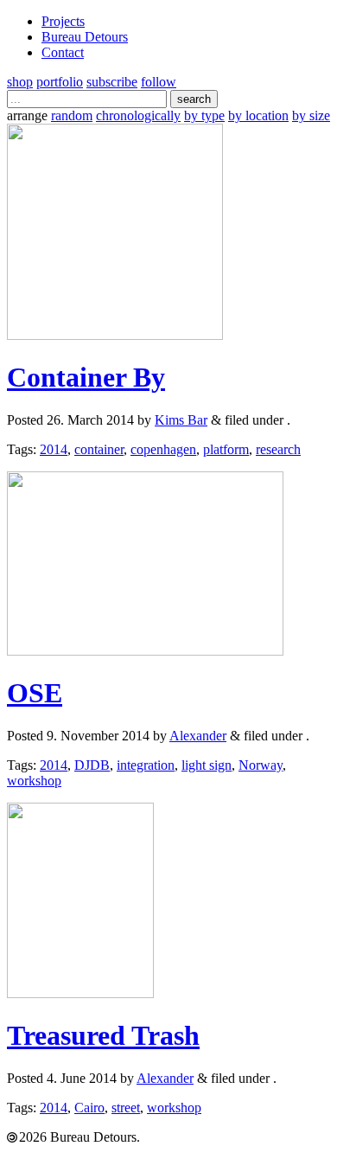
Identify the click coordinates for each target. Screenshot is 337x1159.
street (125, 1107)
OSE (34, 692)
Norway (260, 765)
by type (204, 115)
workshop (34, 780)
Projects (63, 21)
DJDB (92, 765)
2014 (53, 449)
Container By (86, 377)
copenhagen (163, 449)
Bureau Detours (84, 36)
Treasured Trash (103, 1035)
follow (158, 81)
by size (311, 115)
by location (258, 115)
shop (20, 81)
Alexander (197, 735)
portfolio (59, 81)
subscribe (111, 81)
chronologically (138, 115)
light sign (206, 765)
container (99, 449)
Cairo (89, 1107)
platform (226, 449)
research (278, 449)
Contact (62, 52)
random (71, 115)
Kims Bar (181, 420)
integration (146, 765)
